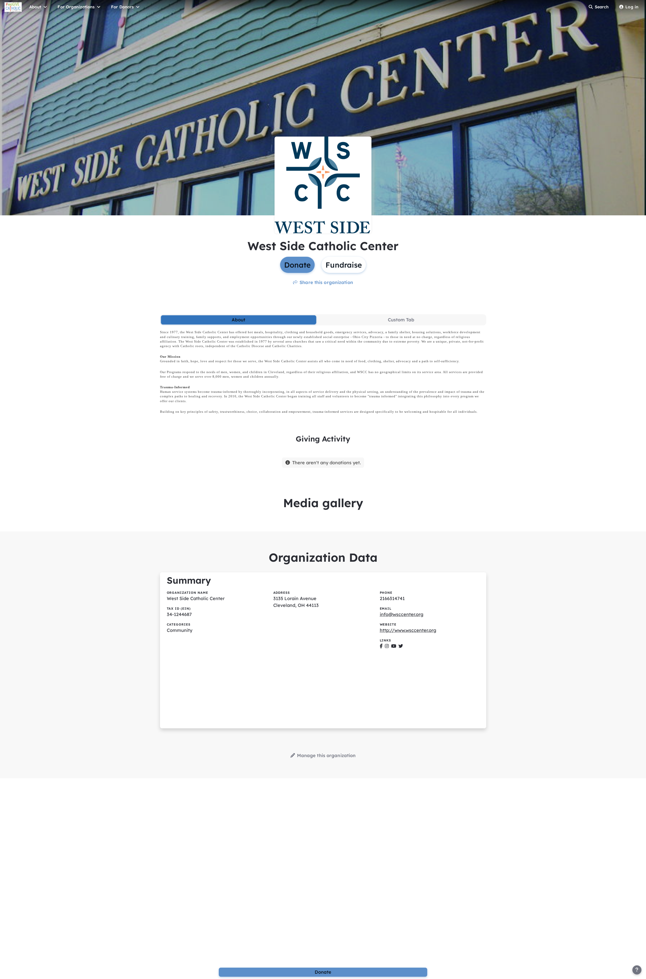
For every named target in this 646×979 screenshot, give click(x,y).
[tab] (238, 319)
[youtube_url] (393, 646)
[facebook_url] (381, 646)
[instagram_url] (387, 646)
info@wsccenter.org (401, 614)
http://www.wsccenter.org (408, 630)
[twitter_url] (400, 646)
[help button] (636, 969)
